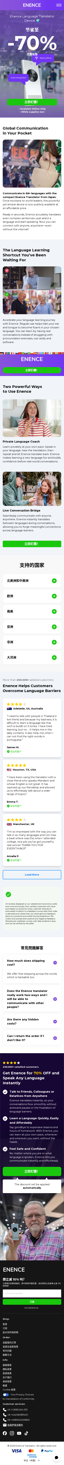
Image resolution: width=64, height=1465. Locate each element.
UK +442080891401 (18, 1414)
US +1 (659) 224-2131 (17, 1409)
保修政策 (7, 1381)
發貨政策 (7, 1373)
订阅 (32, 1301)
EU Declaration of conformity (18, 1399)
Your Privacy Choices (22, 1394)
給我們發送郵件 (15, 1425)
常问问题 (7, 1350)
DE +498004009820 (19, 1420)
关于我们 (7, 1377)
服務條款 (7, 1365)
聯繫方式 (7, 1355)
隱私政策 (7, 1369)
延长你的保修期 (10, 1332)
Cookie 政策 (9, 1389)
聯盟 (5, 1385)
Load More (32, 874)
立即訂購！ (32, 102)
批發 (5, 1324)
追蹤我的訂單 (9, 1342)
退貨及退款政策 (10, 1346)
